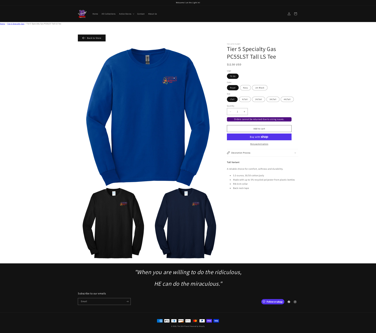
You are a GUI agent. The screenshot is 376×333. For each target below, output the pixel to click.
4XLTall (287, 99)
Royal (233, 87)
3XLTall (273, 99)
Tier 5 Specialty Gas (15, 23)
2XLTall (258, 99)
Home (2, 23)
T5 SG (233, 76)
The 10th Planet (183, 326)
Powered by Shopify (197, 326)
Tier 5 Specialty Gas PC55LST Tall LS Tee (43, 23)
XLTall (245, 99)
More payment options (259, 144)
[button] (126, 14)
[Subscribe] (127, 301)
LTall (232, 99)
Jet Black (259, 87)
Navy (245, 87)
